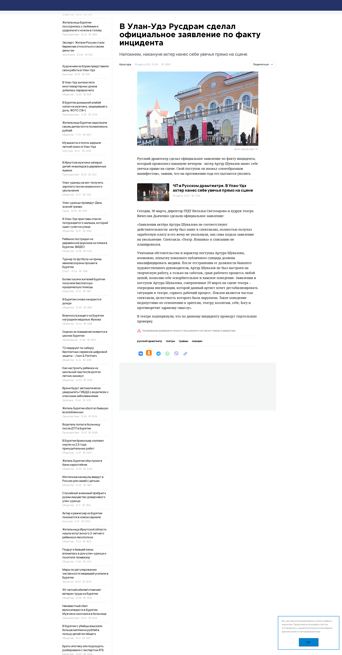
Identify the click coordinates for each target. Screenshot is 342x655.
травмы (183, 341)
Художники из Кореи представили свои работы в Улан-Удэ (85, 68)
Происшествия (70, 34)
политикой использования (318, 628)
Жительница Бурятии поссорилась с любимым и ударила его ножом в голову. (82, 26)
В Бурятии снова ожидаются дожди (81, 301)
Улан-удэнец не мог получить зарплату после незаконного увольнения (82, 186)
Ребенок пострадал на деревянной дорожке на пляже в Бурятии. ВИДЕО (84, 243)
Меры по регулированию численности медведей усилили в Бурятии (85, 573)
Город (65, 210)
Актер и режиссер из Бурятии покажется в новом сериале (82, 515)
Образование (70, 339)
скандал (197, 341)
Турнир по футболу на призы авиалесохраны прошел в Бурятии (82, 263)
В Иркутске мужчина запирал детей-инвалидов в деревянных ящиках (84, 166)
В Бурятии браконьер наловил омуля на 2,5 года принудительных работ (83, 444)
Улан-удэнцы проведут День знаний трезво (82, 205)
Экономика (68, 54)
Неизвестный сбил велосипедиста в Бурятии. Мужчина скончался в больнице (84, 610)
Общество (68, 14)
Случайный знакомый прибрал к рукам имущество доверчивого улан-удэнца (84, 497)
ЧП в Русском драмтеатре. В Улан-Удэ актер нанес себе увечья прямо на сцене (213, 188)
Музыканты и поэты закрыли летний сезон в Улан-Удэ (81, 145)
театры (170, 341)
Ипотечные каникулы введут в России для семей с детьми (82, 479)
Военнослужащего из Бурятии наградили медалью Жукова (83, 317)
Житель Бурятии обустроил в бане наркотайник (82, 463)
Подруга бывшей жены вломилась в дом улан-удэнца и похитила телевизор (84, 553)
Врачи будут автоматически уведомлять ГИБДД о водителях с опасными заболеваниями (85, 392)
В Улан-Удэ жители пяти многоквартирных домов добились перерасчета (79, 86)
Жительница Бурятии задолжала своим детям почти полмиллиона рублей (84, 126)
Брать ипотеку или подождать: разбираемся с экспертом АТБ (83, 648)
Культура (125, 64)
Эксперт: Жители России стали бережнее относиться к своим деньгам (83, 46)
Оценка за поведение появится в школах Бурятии (84, 334)
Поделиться (261, 64)
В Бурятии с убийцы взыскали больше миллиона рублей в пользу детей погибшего (82, 630)
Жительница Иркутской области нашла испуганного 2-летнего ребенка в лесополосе (84, 533)
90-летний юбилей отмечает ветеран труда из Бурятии (81, 592)
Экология (67, 581)
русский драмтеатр (149, 341)
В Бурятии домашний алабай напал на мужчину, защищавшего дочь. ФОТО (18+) (84, 106)
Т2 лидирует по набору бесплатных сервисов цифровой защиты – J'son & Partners (84, 352)
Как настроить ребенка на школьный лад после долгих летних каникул (81, 372)
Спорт (65, 271)
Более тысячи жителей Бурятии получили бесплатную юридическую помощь (83, 283)
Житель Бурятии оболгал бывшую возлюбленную (85, 410)
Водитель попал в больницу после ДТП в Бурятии (81, 426)
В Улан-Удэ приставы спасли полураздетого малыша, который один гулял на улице (85, 223)
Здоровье (67, 400)
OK (308, 642)
